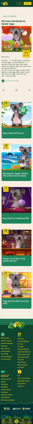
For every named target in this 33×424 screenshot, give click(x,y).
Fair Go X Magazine (6, 356)
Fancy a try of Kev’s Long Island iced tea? (14, 259)
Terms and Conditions (23, 378)
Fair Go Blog (4, 354)
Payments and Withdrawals (5, 375)
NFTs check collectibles (7, 400)
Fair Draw (20, 344)
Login (19, 3)
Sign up (28, 3)
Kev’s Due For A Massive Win (16, 218)
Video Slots (20, 359)
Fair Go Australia (6, 359)
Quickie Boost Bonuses (24, 352)
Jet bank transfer (6, 389)
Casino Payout (21, 362)
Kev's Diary (4, 346)
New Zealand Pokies (23, 357)
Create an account (6, 341)
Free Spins (20, 346)
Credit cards (4, 384)
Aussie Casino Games (23, 354)
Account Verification (7, 343)
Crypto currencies (6, 379)
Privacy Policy (21, 383)
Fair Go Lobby (5, 338)
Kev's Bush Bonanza (23, 341)
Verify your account (6, 395)
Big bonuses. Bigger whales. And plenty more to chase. (15, 174)
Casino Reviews (5, 351)
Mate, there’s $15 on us (13, 133)
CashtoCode (4, 392)
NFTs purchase (5, 397)
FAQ (18, 375)
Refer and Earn (5, 348)
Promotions (20, 338)
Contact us (20, 386)
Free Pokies (20, 367)
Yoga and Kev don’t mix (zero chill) (16, 302)
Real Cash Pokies (22, 365)
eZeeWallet (4, 387)
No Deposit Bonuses (23, 349)
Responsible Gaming (23, 381)
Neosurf (3, 381)
